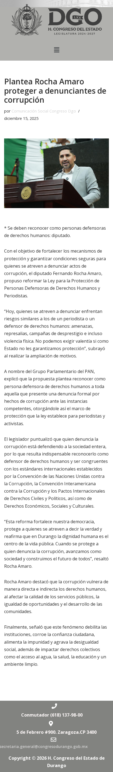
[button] (56, 50)
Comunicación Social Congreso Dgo (44, 111)
